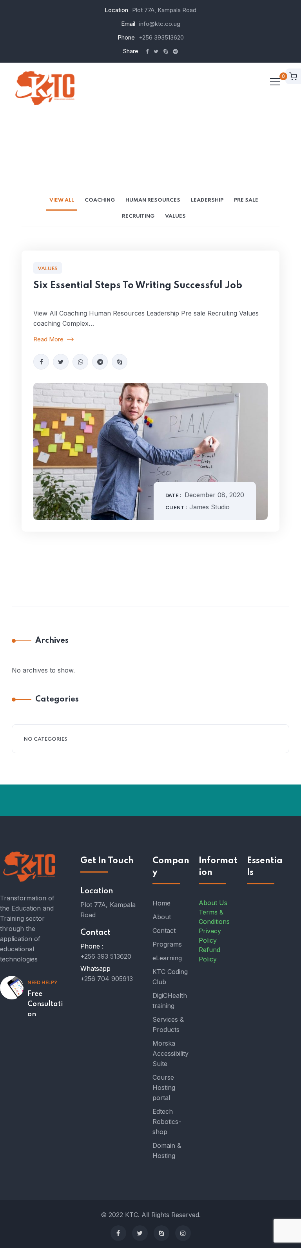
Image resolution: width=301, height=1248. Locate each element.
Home (161, 903)
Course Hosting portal (163, 1087)
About (161, 917)
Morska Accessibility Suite (170, 1053)
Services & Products (168, 1024)
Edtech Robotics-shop (166, 1121)
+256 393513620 (161, 37)
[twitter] (61, 362)
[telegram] (100, 362)
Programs (167, 944)
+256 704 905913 (106, 979)
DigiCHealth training (169, 1001)
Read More (49, 339)
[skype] (119, 362)
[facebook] (41, 362)
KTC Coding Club (170, 977)
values (48, 268)
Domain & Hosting (166, 1151)
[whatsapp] (80, 362)
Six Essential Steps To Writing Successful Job (137, 285)
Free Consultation (45, 1004)
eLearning (167, 958)
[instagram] (183, 1233)
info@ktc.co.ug (159, 23)
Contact (164, 930)
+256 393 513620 (105, 956)
